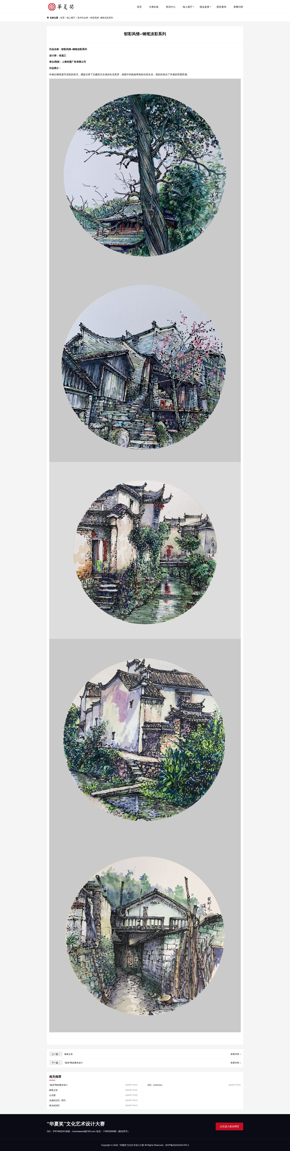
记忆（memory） (155, 1084)
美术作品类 (82, 17)
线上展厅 (187, 6)
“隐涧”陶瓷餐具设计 (73, 1062)
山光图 (52, 1095)
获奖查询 (221, 6)
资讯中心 (171, 6)
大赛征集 (154, 6)
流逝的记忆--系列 (57, 1100)
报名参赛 (204, 6)
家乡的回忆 (54, 1105)
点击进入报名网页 (229, 1126)
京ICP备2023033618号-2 (177, 1144)
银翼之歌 (68, 1053)
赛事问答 (238, 6)
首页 (139, 6)
